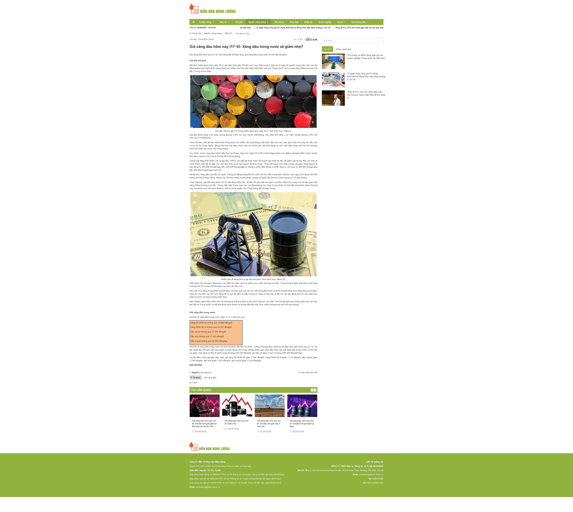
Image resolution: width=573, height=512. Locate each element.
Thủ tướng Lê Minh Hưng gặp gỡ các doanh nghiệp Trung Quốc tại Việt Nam (366, 56)
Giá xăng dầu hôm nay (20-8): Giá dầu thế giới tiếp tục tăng (302, 423)
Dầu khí (228, 33)
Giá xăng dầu (210, 377)
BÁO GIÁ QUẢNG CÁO (373, 483)
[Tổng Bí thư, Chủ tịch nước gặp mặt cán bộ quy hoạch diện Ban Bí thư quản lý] (333, 98)
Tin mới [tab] (327, 49)
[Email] (310, 39)
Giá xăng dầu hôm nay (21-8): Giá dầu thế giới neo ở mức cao (269, 423)
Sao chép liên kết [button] (309, 372)
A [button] (295, 39)
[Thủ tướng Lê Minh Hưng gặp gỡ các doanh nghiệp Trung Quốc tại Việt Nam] (333, 61)
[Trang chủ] (213, 8)
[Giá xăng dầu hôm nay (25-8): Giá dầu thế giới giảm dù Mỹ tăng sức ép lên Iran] (205, 406)
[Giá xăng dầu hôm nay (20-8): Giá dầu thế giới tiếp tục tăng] (302, 406)
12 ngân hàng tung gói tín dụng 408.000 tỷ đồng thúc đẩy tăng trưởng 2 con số (272, 27)
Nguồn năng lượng (213, 33)
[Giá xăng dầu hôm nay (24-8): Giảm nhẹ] (237, 406)
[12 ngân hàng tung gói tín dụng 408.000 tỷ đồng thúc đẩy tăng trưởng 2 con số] (333, 79)
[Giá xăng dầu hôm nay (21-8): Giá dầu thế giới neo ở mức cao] (270, 406)
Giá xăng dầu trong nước (202, 312)
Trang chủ (196, 33)
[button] (307, 39)
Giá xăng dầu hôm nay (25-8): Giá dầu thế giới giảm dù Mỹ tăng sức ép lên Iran (204, 423)
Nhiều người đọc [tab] (343, 49)
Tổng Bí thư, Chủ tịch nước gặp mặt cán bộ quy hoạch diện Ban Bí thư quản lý (350, 27)
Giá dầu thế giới (198, 60)
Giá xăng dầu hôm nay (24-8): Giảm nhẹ (237, 422)
